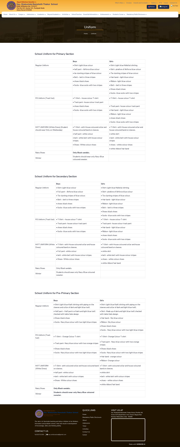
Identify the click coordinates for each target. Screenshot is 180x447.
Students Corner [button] (118, 14)
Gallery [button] (153, 3)
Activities (85, 429)
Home (5, 14)
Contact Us (173, 3)
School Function (77, 14)
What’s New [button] (119, 3)
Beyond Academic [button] (53, 14)
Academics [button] (41, 14)
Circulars (129, 3)
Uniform (93, 34)
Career (166, 3)
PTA (160, 3)
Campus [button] (21, 14)
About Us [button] (12, 14)
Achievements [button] (105, 14)
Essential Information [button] (90, 14)
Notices (152, 7)
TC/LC (84, 426)
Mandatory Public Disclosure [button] (136, 14)
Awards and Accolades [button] (140, 3)
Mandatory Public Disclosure (91, 417)
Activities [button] (65, 14)
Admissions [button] (30, 14)
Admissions (86, 423)
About (84, 420)
